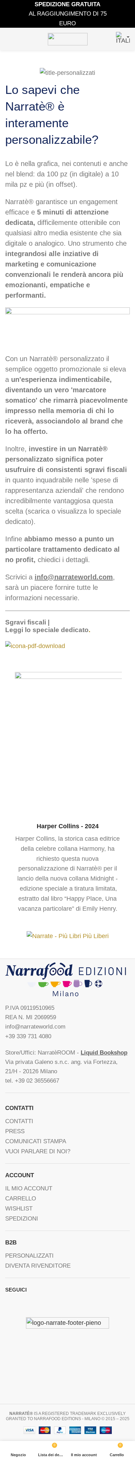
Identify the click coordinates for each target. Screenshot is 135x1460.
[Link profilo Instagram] (29, 1304)
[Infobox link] (67, 793)
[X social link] (19, 1304)
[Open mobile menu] (8, 39)
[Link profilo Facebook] (8, 1304)
